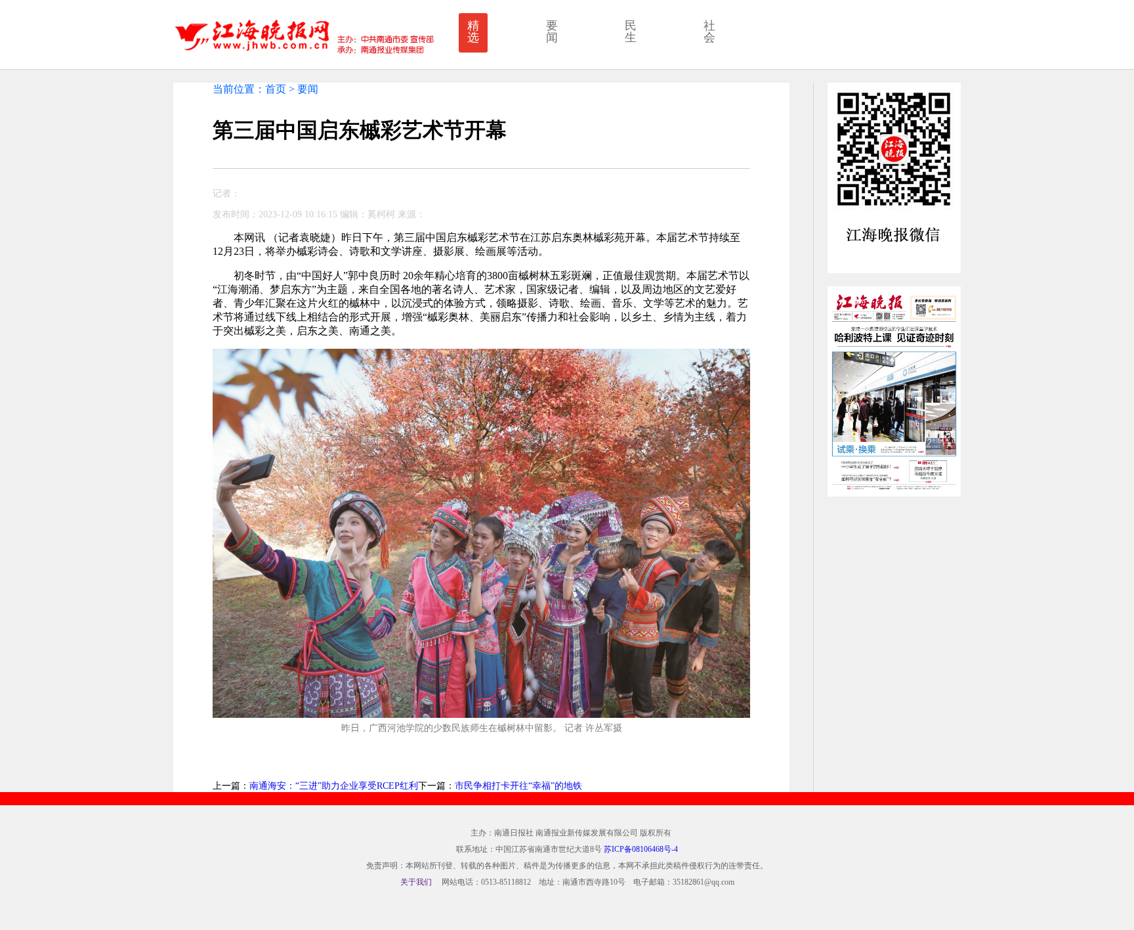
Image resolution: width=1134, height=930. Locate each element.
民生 (631, 31)
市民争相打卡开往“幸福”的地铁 (518, 786)
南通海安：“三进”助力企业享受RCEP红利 (333, 786)
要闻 (552, 31)
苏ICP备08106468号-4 (641, 849)
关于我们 (416, 882)
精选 (473, 31)
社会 (709, 31)
